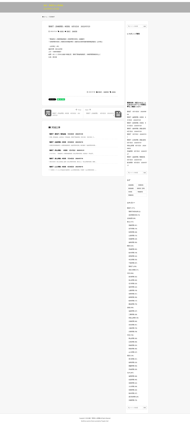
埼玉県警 (133, 259)
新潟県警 (133, 277)
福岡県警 (133, 376)
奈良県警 (133, 325)
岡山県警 (133, 338)
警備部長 (140, 192)
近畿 (130, 307)
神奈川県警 (133, 270)
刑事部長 (140, 185)
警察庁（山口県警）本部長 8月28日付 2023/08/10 (66, 167)
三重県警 (133, 314)
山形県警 (133, 235)
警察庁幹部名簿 (134, 211)
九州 (130, 373)
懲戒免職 (130, 188)
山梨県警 (133, 290)
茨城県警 (133, 249)
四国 (130, 355)
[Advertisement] (83, 74)
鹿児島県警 (133, 397)
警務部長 (130, 195)
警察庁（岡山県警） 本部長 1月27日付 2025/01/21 (66, 150)
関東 (130, 246)
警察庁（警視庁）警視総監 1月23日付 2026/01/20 (66, 134)
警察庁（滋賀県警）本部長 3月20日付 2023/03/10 (66, 142)
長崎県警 (133, 383)
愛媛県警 (133, 366)
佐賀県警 (133, 380)
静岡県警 (133, 297)
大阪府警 (133, 328)
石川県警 (133, 283)
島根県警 (133, 345)
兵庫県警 (133, 331)
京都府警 (133, 321)
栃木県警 (133, 253)
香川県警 (133, 359)
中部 (130, 273)
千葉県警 (133, 263)
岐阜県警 (133, 301)
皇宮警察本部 (134, 215)
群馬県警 (133, 256)
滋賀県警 (133, 311)
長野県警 (133, 294)
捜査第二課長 (141, 188)
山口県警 (133, 352)
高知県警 (133, 369)
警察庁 (53, 17)
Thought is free (104, 421)
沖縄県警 (133, 400)
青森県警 (133, 225)
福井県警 (133, 287)
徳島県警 (133, 362)
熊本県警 (133, 393)
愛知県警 (133, 304)
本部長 (62, 31)
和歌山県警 (133, 318)
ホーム (45, 17)
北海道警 (131, 218)
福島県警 (133, 242)
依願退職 (130, 185)
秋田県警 (133, 232)
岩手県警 (133, 229)
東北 (130, 222)
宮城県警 (133, 239)
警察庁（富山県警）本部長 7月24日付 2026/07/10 (66, 158)
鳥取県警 (133, 349)
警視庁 (132, 266)
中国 (130, 335)
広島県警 (133, 342)
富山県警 (133, 280)
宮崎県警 (74, 31)
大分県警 (133, 386)
